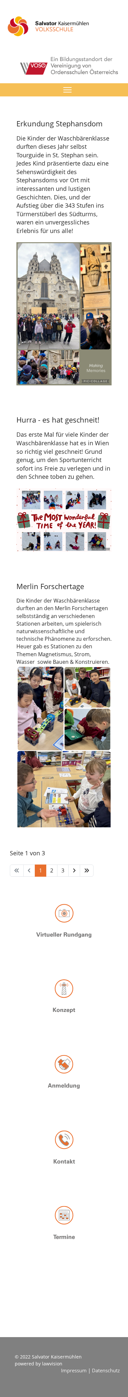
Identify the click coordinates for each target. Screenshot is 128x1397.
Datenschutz (106, 1370)
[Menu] (67, 90)
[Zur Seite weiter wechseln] (74, 871)
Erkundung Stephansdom (59, 123)
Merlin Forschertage (50, 586)
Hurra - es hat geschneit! (57, 420)
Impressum (74, 1370)
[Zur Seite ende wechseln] (87, 871)
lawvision (52, 1363)
